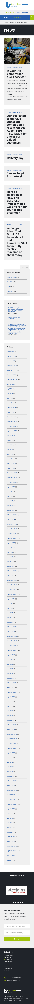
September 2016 (12, 851)
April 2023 (10, 505)
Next (28, 888)
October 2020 (11, 645)
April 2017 (10, 827)
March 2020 (10, 678)
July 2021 (10, 603)
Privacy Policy (9, 955)
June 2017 (10, 818)
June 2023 (10, 496)
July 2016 (10, 860)
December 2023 (12, 473)
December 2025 (12, 365)
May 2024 (10, 449)
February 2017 (11, 837)
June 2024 (10, 445)
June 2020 (10, 664)
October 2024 (11, 426)
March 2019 (10, 720)
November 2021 (12, 585)
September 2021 (12, 594)
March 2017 (10, 832)
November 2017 (12, 795)
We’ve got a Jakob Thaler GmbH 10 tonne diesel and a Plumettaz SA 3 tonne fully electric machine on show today (17, 241)
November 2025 (12, 370)
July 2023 (10, 491)
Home (6, 22)
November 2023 (12, 477)
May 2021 (10, 613)
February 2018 (11, 781)
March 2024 (10, 459)
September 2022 (12, 538)
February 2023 (11, 515)
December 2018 (12, 734)
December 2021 (12, 580)
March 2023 (10, 510)
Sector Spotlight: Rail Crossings (14, 318)
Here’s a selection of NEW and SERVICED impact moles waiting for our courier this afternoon (17, 202)
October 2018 (11, 743)
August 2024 (11, 435)
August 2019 (11, 697)
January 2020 (11, 687)
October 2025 (11, 375)
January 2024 (11, 468)
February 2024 (11, 463)
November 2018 (12, 739)
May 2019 (10, 711)
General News (11, 277)
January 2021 (11, 631)
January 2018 (11, 785)
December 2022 (12, 524)
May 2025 (10, 398)
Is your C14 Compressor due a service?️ (16, 74)
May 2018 (10, 767)
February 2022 (11, 571)
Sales (8, 286)
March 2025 (10, 403)
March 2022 (10, 566)
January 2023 (11, 519)
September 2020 (12, 650)
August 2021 (11, 599)
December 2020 (12, 636)
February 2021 (11, 627)
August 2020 (11, 655)
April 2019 (10, 715)
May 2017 (10, 823)
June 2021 (10, 608)
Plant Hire (10, 282)
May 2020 (10, 669)
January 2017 (11, 841)
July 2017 (10, 813)
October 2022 (11, 533)
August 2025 (11, 384)
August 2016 (11, 855)
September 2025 (12, 379)
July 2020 (10, 659)
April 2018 (10, 771)
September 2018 (12, 748)
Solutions (9, 291)
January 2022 (11, 575)
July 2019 (10, 701)
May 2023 (10, 501)
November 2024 (12, 421)
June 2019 (10, 706)
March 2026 (10, 351)
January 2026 (11, 361)
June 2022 (10, 552)
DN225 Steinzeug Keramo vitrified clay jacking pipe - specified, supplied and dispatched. (15, 309)
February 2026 (11, 356)
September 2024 (12, 431)
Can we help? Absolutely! (15, 175)
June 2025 (10, 393)
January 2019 (11, 729)
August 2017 (11, 809)
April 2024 (10, 454)
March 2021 (10, 622)
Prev (5, 888)
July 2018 (10, 757)
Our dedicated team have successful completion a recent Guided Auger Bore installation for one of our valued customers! (17, 129)
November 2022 (12, 529)
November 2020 (12, 641)
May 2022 (10, 557)
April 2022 (10, 561)
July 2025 (10, 389)
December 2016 (12, 846)
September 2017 (12, 804)
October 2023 (11, 482)
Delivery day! (15, 158)
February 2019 (11, 725)
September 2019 (12, 692)
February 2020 (11, 683)
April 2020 (10, 673)
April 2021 (10, 617)
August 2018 (11, 753)
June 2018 (10, 762)
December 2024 (12, 417)
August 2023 (11, 487)
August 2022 (11, 543)
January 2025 (11, 412)
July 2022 (10, 547)
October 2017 (11, 799)
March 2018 (10, 776)
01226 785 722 (22, 12)
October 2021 (11, 589)
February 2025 (11, 407)
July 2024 (10, 440)
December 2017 (12, 790)
